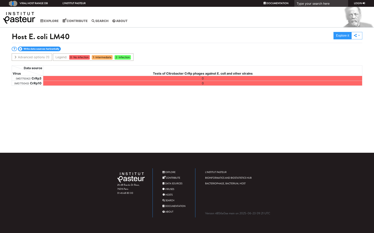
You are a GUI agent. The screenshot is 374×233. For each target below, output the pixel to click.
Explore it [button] (342, 35)
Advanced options (33, 57)
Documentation (277, 3)
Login (358, 3)
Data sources (173, 183)
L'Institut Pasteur (74, 3)
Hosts (169, 195)
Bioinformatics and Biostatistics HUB (228, 178)
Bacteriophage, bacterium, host (225, 183)
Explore (51, 21)
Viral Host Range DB (34, 3)
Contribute (77, 21)
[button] (356, 35)
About (122, 21)
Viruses (169, 189)
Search (101, 21)
